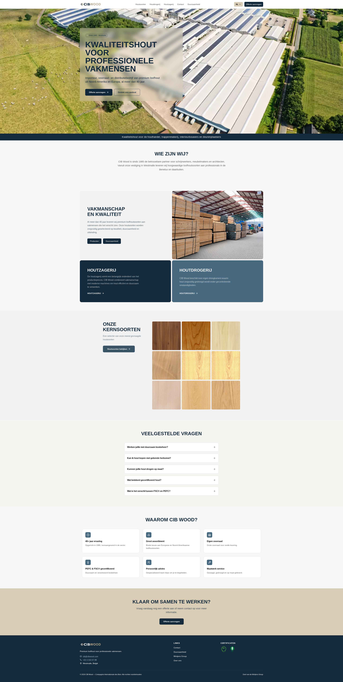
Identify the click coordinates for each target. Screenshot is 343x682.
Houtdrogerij (155, 4)
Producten (94, 241)
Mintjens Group (180, 656)
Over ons (177, 660)
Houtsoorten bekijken (117, 349)
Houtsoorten (140, 4)
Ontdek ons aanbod (127, 92)
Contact (180, 4)
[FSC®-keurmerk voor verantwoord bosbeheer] (232, 649)
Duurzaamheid (194, 4)
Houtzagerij (169, 4)
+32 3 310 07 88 (90, 660)
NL (237, 4)
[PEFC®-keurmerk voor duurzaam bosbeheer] (224, 649)
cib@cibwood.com (90, 656)
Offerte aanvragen (254, 4)
